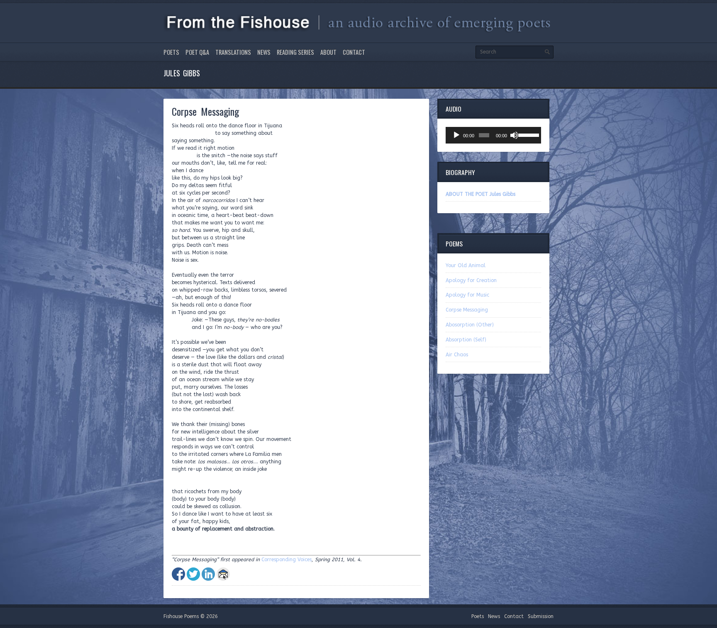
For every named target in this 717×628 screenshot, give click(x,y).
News (264, 52)
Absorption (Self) (466, 340)
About (328, 52)
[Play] (456, 135)
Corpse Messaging (467, 310)
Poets (171, 52)
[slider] (527, 134)
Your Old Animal (465, 265)
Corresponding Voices (286, 559)
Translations (233, 52)
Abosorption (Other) (470, 325)
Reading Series (295, 52)
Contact (354, 52)
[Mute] (514, 135)
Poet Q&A (197, 52)
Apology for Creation (471, 280)
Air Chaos (457, 355)
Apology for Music (467, 295)
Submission (541, 616)
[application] (493, 135)
